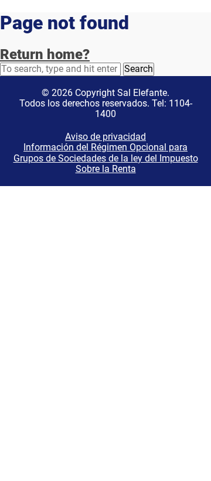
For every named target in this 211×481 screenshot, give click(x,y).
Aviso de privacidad (105, 136)
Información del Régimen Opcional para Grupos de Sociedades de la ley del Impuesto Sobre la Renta (105, 158)
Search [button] (138, 68)
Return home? (45, 54)
